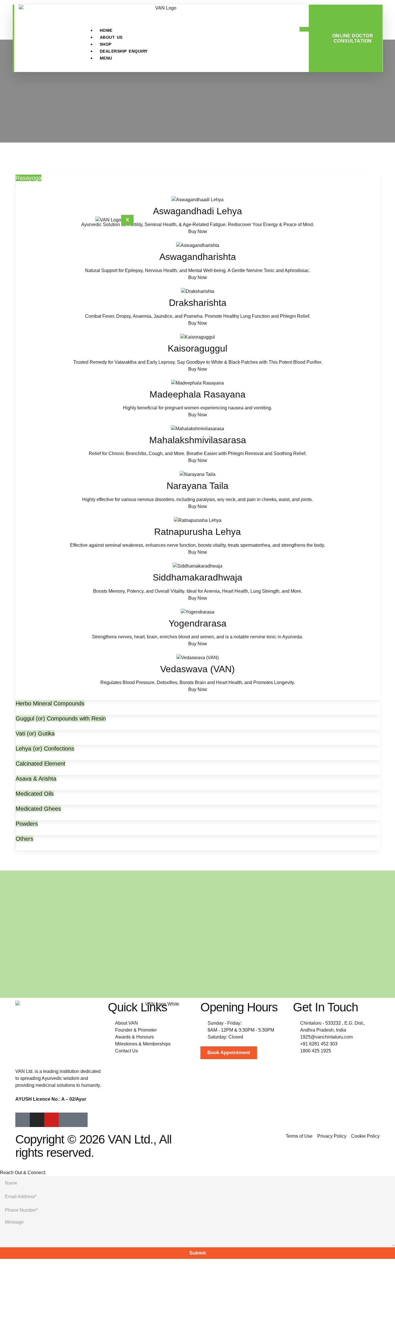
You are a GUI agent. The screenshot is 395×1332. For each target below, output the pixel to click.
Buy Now (197, 231)
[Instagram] (37, 1120)
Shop (106, 44)
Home (106, 30)
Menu (106, 58)
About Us (111, 37)
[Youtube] (51, 1120)
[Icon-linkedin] (66, 1120)
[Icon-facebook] (22, 1120)
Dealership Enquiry (124, 51)
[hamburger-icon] (304, 29)
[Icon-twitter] (80, 1120)
